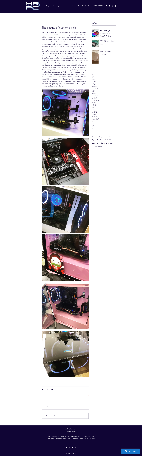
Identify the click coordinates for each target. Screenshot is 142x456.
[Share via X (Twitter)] (47, 390)
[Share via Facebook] (43, 390)
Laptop (114, 137)
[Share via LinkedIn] (52, 390)
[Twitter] (113, 6)
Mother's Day (109, 140)
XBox (107, 143)
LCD (109, 137)
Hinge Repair (102, 137)
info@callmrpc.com (71, 429)
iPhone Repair (98, 146)
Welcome (102, 143)
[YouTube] (110, 6)
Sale (97, 143)
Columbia (95, 137)
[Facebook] (115, 6)
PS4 (93, 143)
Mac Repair (100, 140)
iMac (111, 143)
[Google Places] (107, 6)
